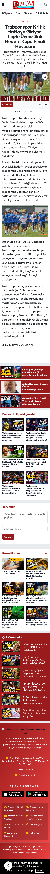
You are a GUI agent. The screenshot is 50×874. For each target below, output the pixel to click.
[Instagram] (22, 786)
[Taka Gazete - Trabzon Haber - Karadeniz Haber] (23, 4)
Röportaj (7, 849)
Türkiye (28, 13)
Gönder (8, 536)
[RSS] (37, 786)
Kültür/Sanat (32, 849)
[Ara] (45, 5)
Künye (8, 846)
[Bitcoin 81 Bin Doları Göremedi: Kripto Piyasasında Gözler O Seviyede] (13, 612)
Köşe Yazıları (31, 852)
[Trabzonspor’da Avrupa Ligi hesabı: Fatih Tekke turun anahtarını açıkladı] (13, 451)
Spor (18, 13)
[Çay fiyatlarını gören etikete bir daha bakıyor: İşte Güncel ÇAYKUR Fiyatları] (13, 587)
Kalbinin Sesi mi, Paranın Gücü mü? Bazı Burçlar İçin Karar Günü (36, 622)
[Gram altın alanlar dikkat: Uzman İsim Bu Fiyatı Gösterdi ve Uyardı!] (37, 563)
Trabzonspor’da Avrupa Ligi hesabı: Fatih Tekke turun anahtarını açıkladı (12, 463)
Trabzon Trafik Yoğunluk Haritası (34, 817)
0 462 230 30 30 (26, 769)
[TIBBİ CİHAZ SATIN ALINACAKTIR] (13, 563)
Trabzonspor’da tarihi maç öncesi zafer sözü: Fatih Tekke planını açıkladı (36, 463)
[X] (17, 786)
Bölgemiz (7, 13)
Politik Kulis (41, 13)
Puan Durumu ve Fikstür (13, 826)
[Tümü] (46, 553)
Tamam (39, 871)
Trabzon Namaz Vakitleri (13, 817)
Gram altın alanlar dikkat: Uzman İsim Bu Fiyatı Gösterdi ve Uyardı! (36, 574)
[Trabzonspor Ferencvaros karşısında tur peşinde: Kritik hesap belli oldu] (13, 477)
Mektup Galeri (18, 849)
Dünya (40, 846)
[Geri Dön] (8, 865)
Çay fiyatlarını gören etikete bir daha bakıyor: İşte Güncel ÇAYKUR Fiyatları (11, 599)
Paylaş (8, 104)
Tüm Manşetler (36, 824)
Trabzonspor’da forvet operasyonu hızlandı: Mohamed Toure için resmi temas (12, 436)
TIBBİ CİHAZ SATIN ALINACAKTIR (11, 572)
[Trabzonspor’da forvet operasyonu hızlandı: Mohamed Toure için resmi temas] (13, 424)
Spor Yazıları (18, 852)
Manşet (43, 849)
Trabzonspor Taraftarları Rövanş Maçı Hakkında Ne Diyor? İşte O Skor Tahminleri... (35, 491)
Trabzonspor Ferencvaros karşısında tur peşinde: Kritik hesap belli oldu (12, 489)
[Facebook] (12, 786)
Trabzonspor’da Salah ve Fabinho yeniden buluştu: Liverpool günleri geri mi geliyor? (36, 436)
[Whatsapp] (32, 786)
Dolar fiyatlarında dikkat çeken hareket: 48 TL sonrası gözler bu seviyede (36, 599)
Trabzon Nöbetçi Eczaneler (13, 808)
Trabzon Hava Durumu (34, 808)
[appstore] (13, 794)
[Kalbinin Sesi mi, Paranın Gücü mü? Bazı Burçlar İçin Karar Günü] (37, 612)
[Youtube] (27, 786)
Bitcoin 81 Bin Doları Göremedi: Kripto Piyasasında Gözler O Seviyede (11, 623)
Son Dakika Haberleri (10, 834)
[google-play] (37, 794)
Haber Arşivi (35, 833)
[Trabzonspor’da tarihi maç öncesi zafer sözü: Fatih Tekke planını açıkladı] (37, 451)
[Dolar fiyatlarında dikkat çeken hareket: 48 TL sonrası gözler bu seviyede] (37, 587)
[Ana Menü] (3, 4)
